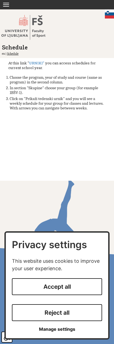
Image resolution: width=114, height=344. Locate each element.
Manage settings (57, 329)
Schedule (13, 54)
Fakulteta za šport (28, 27)
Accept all (57, 286)
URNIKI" (36, 63)
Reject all (57, 312)
